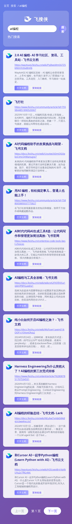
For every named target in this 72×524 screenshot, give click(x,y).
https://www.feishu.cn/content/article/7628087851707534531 (40, 378)
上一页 (19, 511)
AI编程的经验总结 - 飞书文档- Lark (39, 413)
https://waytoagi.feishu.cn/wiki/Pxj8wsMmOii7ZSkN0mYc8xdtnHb (40, 67)
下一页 (52, 511)
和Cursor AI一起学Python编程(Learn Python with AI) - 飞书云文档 (39, 459)
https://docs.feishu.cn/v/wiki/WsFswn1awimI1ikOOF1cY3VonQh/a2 (39, 331)
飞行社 (19, 102)
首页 (6, 5)
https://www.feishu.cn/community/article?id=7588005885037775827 (40, 202)
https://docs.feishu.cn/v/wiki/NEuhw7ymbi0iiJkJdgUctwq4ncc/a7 (40, 420)
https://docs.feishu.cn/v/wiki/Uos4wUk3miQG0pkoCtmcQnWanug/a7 (40, 155)
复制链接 (36, 88)
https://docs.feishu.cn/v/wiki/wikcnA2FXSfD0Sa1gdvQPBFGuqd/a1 (40, 284)
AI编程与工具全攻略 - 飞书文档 (36, 277)
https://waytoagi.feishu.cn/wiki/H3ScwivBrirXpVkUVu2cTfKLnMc (40, 471)
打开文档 (21, 88)
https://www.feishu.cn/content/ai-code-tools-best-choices (40, 243)
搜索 (13, 5)
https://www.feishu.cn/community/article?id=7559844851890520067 (40, 109)
